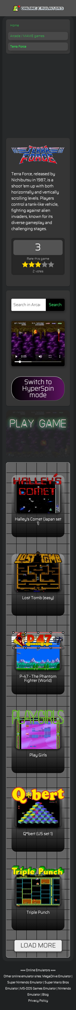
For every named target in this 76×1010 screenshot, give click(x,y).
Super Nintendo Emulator (25, 982)
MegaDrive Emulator (56, 976)
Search (55, 305)
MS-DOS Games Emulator (38, 988)
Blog (45, 994)
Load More (38, 946)
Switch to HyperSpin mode (38, 388)
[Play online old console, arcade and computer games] (38, 7)
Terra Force (18, 46)
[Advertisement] (38, 94)
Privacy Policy (38, 1000)
